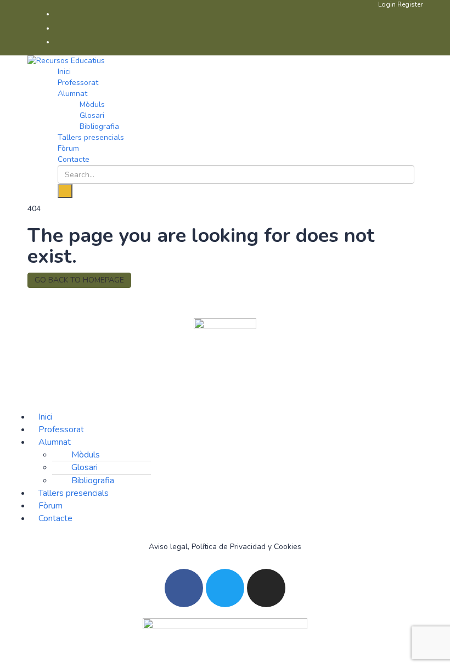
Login (387, 4)
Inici (64, 71)
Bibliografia (99, 126)
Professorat (78, 82)
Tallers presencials (91, 137)
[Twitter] (225, 588)
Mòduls (92, 104)
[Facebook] (184, 588)
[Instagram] (266, 588)
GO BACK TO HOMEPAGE (79, 280)
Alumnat (72, 93)
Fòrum (68, 148)
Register (410, 4)
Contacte (73, 159)
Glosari (92, 115)
